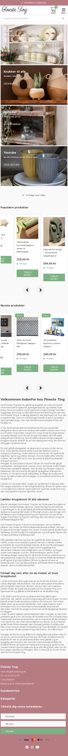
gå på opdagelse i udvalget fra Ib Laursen (31, 464)
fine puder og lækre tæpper (15, 468)
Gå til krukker (11, 83)
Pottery (4, 473)
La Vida (39, 557)
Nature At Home (36, 453)
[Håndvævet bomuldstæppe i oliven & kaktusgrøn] (27, 227)
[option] (27, 246)
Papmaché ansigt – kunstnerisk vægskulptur (52, 252)
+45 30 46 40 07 (12, 675)
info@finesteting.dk (16, 671)
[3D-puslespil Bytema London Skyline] (27, 326)
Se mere (8, 42)
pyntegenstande (36, 407)
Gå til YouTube (11, 164)
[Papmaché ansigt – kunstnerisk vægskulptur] (54, 231)
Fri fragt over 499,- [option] (36, 3)
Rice (59, 476)
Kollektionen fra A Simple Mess (51, 616)
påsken (4, 527)
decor (59, 448)
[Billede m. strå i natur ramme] (54, 326)
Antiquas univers (9, 461)
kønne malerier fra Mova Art (38, 601)
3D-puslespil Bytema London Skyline (25, 343)
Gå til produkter (12, 124)
